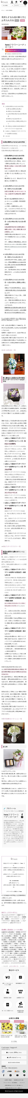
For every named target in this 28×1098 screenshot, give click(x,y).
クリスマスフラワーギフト (18, 963)
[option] (7, 1029)
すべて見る (14, 1041)
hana (21, 891)
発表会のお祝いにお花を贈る (17, 940)
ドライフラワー (15, 919)
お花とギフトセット (15, 922)
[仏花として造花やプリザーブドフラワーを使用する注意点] (14, 733)
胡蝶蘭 (7, 919)
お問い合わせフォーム (14, 882)
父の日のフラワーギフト (10, 961)
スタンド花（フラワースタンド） (11, 917)
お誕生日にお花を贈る (8, 932)
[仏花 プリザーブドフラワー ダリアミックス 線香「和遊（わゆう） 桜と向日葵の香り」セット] (14, 759)
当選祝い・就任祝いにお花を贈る (12, 947)
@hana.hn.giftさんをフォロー (16, 50)
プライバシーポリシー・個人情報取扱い (11, 1082)
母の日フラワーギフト (20, 959)
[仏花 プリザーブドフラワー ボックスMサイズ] (14, 394)
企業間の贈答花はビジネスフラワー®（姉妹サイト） (14, 1085)
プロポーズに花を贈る (15, 934)
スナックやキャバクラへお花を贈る (13, 955)
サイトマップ (22, 1082)
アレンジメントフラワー (8, 915)
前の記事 (6, 966)
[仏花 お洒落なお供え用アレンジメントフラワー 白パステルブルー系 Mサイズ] (14, 364)
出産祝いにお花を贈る (9, 941)
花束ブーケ (20, 915)
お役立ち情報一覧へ (14, 966)
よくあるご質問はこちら (15, 1052)
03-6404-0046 (15, 880)
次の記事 (22, 966)
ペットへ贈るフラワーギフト (18, 945)
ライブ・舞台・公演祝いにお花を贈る (15, 953)
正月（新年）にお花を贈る (9, 957)
